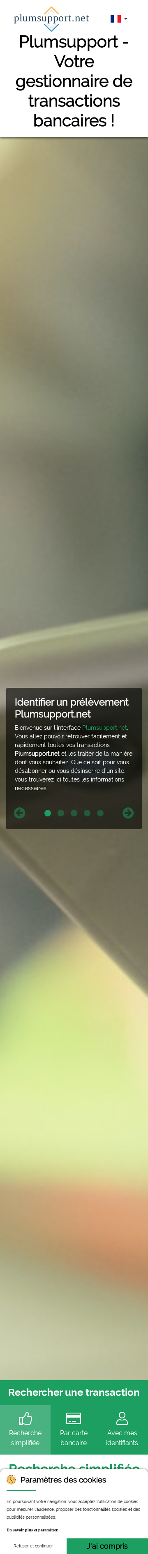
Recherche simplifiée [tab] (25, 1438)
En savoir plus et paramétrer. (32, 1530)
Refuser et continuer (33, 1546)
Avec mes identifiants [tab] (122, 1438)
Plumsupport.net (104, 727)
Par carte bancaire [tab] (74, 1438)
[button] (19, 813)
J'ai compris (107, 1546)
